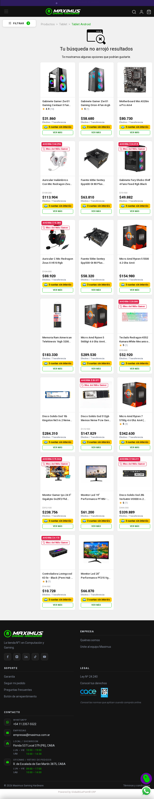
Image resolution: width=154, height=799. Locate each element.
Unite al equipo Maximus (95, 646)
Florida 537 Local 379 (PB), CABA (34, 745)
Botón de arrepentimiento (20, 696)
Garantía (9, 676)
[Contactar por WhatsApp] (146, 791)
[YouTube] (44, 656)
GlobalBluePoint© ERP (77, 792)
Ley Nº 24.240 (89, 676)
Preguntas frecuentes (18, 689)
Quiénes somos (90, 640)
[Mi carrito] (149, 12)
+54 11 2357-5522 (24, 724)
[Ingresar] (141, 12)
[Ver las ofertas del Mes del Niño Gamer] (146, 778)
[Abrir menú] (6, 11)
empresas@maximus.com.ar (31, 734)
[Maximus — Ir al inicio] (63, 11)
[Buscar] (134, 12)
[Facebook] (7, 656)
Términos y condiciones (136, 785)
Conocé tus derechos (93, 683)
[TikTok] (35, 656)
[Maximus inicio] (39, 633)
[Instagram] (16, 656)
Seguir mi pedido (14, 683)
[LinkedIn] (26, 656)
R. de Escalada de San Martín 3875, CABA (39, 764)
